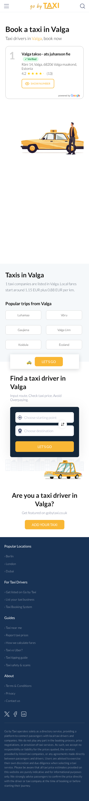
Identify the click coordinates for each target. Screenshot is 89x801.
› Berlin (9, 556)
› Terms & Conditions (18, 686)
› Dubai (9, 571)
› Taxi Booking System (18, 607)
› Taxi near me (13, 627)
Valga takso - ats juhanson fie (46, 54)
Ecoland (64, 344)
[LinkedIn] (23, 713)
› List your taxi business (19, 599)
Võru (64, 315)
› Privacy (9, 693)
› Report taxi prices (16, 635)
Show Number (40, 83)
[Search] (82, 6)
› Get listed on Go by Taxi (20, 592)
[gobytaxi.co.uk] (44, 6)
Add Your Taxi (44, 525)
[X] (7, 713)
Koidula (23, 344)
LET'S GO (44, 447)
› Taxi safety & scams (17, 665)
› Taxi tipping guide (16, 657)
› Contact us (12, 701)
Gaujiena (23, 330)
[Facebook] (15, 713)
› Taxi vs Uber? (13, 650)
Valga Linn (64, 330)
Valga (37, 38)
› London (10, 564)
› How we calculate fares (20, 642)
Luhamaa (23, 315)
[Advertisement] (44, 206)
